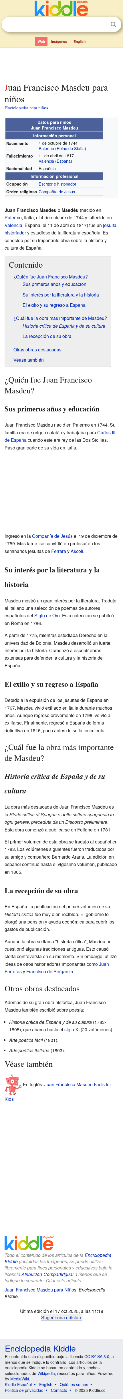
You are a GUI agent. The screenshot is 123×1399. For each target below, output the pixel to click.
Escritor (46, 184)
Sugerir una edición (61, 1317)
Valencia (46, 161)
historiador (66, 184)
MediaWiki (19, 1379)
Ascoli (77, 551)
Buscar (113, 24)
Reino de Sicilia (71, 148)
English (80, 41)
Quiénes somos (74, 1384)
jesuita (109, 225)
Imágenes (59, 41)
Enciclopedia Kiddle (40, 1348)
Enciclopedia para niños (26, 107)
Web (41, 41)
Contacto (59, 1390)
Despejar (101, 24)
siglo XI (72, 1029)
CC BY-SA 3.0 (96, 1356)
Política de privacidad (24, 1390)
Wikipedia (46, 1373)
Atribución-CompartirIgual (47, 1274)
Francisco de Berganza (49, 971)
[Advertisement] (61, 63)
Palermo (46, 148)
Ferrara (58, 551)
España (64, 161)
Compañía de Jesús (57, 191)
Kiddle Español (18, 1384)
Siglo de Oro (47, 615)
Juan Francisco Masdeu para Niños (40, 1289)
